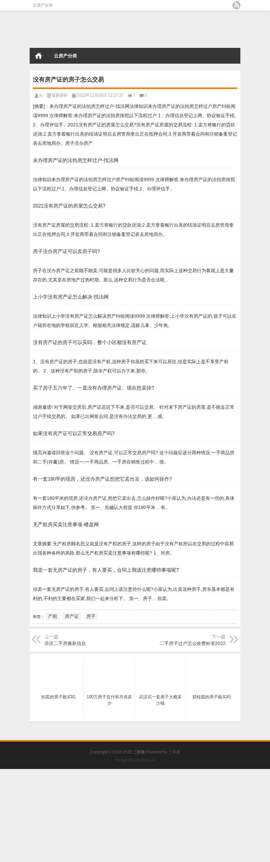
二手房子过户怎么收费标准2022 (193, 643)
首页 (38, 56)
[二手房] (62, 29)
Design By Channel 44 (135, 760)
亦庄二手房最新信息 (65, 643)
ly (41, 95)
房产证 (72, 616)
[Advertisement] (135, 815)
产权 (52, 616)
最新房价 (60, 95)
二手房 (174, 752)
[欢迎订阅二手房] (236, 5)
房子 (90, 616)
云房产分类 (43, 5)
